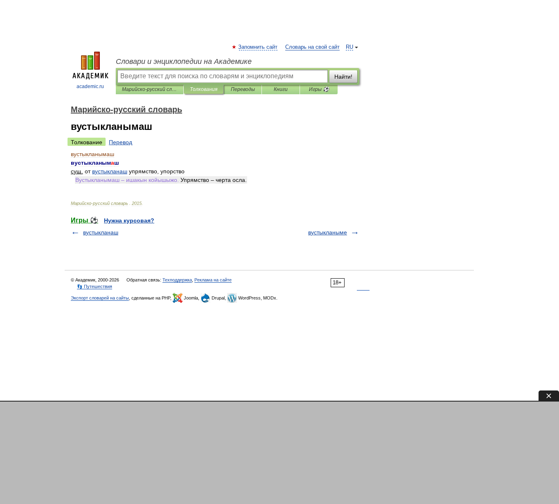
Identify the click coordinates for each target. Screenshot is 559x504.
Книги (281, 89)
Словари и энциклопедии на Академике (184, 61)
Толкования (203, 89)
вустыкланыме (327, 232)
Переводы (243, 89)
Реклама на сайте (213, 279)
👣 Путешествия (94, 286)
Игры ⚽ (319, 89)
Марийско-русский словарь (149, 89)
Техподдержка (177, 279)
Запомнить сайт (258, 47)
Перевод (120, 142)
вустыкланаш (100, 232)
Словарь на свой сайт (312, 47)
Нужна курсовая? (129, 220)
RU (349, 47)
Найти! (343, 76)
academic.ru (90, 86)
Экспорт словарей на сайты (100, 297)
